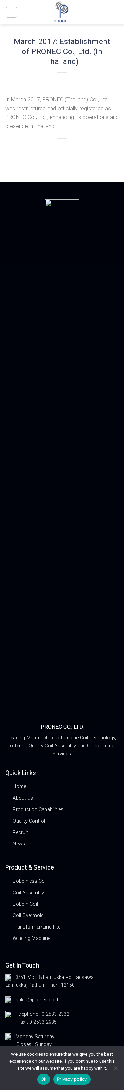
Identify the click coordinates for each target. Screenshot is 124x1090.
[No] (115, 1070)
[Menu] (11, 12)
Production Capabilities (38, 810)
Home (19, 786)
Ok (44, 1079)
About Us (23, 798)
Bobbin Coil (25, 904)
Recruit (20, 832)
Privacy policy (72, 1079)
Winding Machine (31, 938)
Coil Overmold (28, 916)
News (19, 844)
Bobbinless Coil (30, 881)
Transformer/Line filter (37, 927)
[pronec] (62, 12)
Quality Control (29, 821)
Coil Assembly (28, 893)
